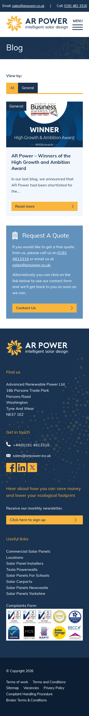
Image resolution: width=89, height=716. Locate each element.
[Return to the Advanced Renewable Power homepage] (37, 24)
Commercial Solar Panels (28, 551)
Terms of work (17, 682)
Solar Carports (19, 581)
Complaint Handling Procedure (29, 694)
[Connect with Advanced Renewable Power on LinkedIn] (21, 470)
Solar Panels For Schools (27, 575)
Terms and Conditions (49, 682)
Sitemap (12, 688)
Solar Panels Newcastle (27, 587)
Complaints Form (21, 605)
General (28, 88)
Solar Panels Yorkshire (25, 593)
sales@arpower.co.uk (28, 6)
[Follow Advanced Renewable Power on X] (32, 470)
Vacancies (31, 688)
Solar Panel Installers (24, 563)
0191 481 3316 (75, 6)
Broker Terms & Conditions (26, 700)
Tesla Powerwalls (21, 569)
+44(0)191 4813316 (31, 445)
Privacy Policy (54, 688)
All (12, 88)
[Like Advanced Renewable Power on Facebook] (11, 470)
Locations (14, 557)
